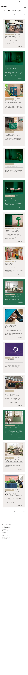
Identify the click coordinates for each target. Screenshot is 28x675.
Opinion (5, 530)
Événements (6, 527)
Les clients (5, 538)
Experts (5, 532)
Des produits (6, 526)
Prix (4, 529)
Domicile (5, 535)
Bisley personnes (7, 524)
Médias (4, 534)
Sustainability (6, 537)
